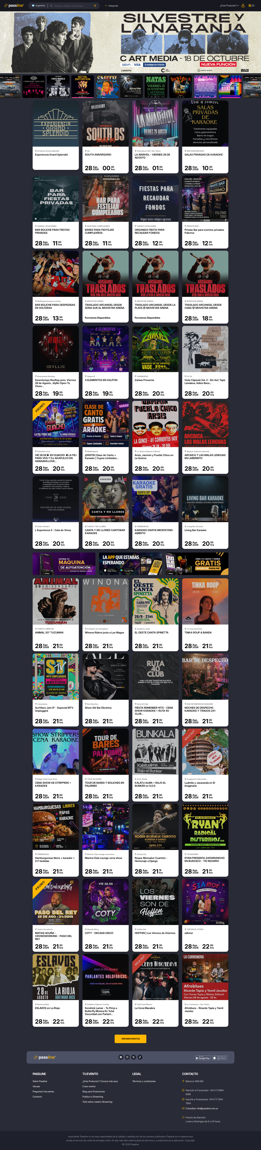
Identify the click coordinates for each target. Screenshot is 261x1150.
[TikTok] (139, 1057)
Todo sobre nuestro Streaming (97, 1101)
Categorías (113, 5)
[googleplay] (203, 1057)
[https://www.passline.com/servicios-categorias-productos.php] (197, 564)
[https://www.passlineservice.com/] (64, 564)
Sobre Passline (40, 1081)
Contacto (37, 1096)
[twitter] (133, 1057)
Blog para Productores (93, 1091)
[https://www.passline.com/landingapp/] (130, 564)
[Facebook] (120, 1057)
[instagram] (127, 1057)
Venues (36, 1086)
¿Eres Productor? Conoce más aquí (100, 1081)
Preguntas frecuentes (43, 1091)
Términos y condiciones (143, 1081)
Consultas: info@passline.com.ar (202, 1108)
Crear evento (88, 1086)
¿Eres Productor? (228, 5)
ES (253, 5)
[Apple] (219, 1057)
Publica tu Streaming (92, 1096)
